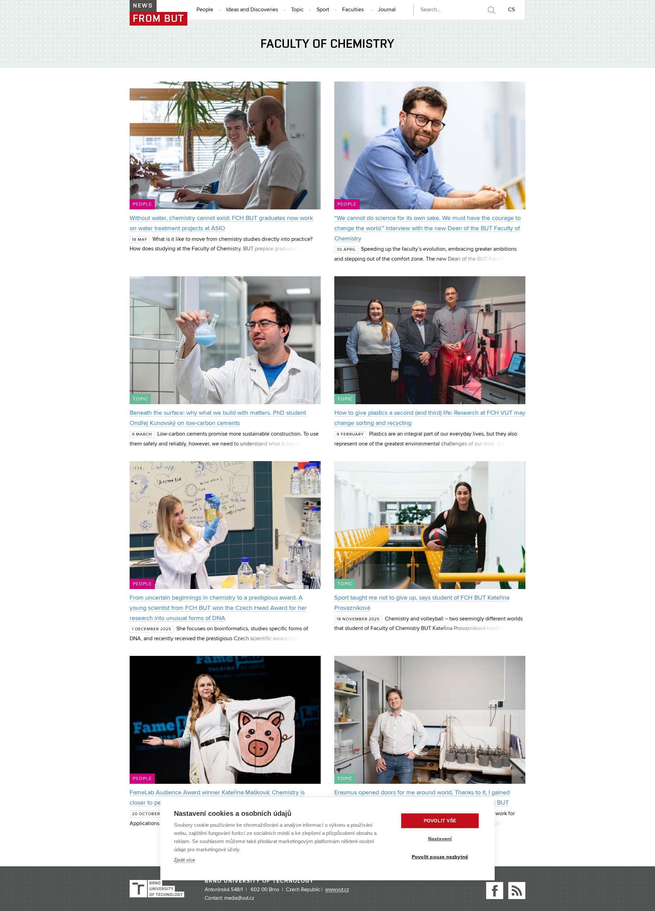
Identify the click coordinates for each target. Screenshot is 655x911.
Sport (323, 10)
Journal (387, 10)
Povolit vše (440, 820)
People (204, 10)
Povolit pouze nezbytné (440, 856)
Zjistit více (184, 860)
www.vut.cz (337, 889)
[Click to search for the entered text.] (491, 10)
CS (511, 10)
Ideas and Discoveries (252, 10)
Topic (297, 10)
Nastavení (440, 838)
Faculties (353, 10)
